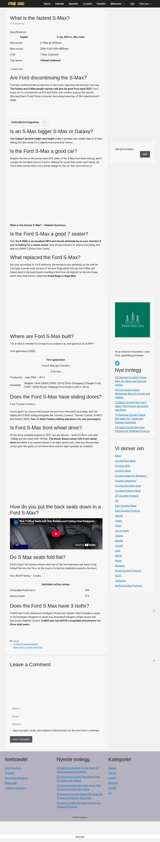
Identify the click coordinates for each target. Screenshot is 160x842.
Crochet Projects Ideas (128, 490)
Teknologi (120, 580)
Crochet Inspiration (125, 480)
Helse (118, 525)
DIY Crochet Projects (127, 495)
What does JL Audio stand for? (28, 647)
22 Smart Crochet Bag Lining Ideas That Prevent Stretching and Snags (131, 406)
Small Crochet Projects (128, 570)
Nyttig (118, 560)
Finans (118, 520)
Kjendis (73, 3)
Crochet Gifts (122, 465)
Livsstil (87, 3)
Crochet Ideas (123, 470)
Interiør (59, 3)
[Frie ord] (16, 3)
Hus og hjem (122, 530)
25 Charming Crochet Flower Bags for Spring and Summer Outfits (131, 381)
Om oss (144, 3)
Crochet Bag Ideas (125, 460)
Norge (118, 555)
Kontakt (9, 772)
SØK (145, 154)
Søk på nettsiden (124, 149)
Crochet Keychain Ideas (128, 485)
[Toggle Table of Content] (43, 122)
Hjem (47, 3)
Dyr (132, 3)
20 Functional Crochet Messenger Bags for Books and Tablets (132, 393)
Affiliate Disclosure (15, 787)
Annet (16, 641)
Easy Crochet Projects (127, 510)
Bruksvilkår (11, 782)
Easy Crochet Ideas (125, 505)
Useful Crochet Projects (128, 585)
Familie (101, 3)
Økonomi (116, 3)
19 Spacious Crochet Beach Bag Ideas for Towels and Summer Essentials (130, 418)
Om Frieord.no (13, 767)
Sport (118, 575)
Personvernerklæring (16, 777)
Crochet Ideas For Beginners (131, 475)
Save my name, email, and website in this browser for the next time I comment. (56, 730)
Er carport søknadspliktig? (25, 644)
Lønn (117, 550)
